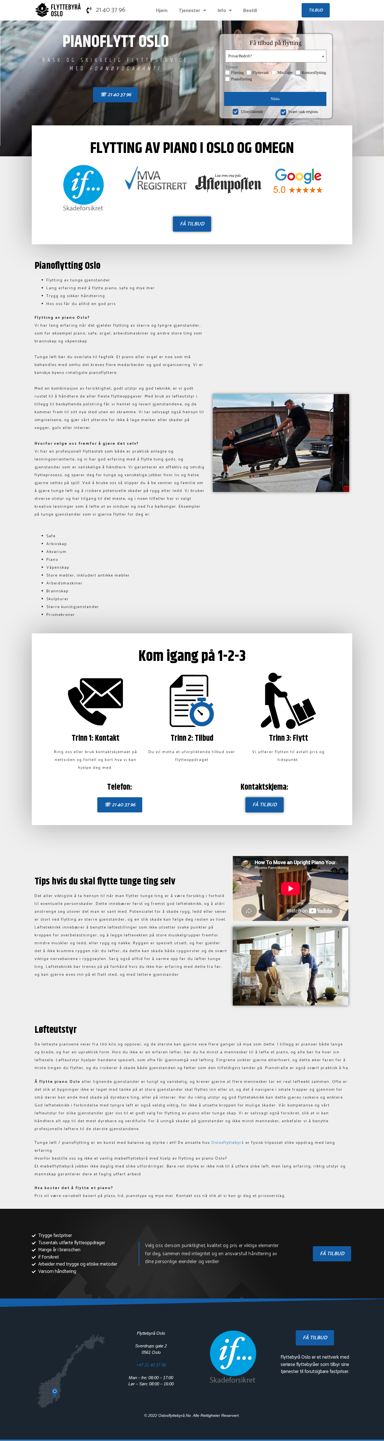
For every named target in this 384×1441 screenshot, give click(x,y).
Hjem (162, 10)
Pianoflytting (241, 79)
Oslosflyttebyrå (228, 1143)
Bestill (250, 10)
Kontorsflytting (314, 73)
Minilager (285, 73)
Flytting (237, 73)
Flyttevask (260, 73)
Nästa (275, 99)
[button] (316, 10)
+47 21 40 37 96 (151, 1365)
